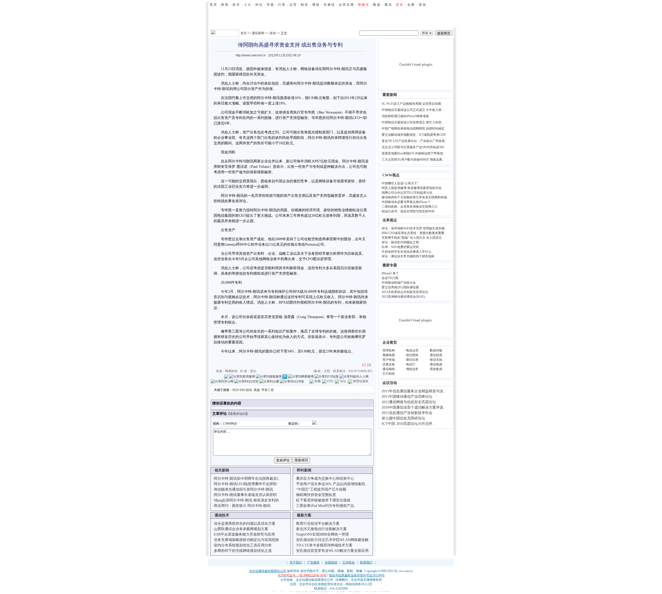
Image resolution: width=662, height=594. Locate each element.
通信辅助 (388, 369)
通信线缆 (436, 355)
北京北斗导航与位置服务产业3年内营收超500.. (413, 147)
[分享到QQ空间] (246, 381)
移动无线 (436, 360)
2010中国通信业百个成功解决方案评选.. (413, 407)
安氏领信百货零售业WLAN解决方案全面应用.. (333, 551)
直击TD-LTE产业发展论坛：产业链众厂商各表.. (414, 141)
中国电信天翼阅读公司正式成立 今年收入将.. (412, 110)
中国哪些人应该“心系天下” (400, 183)
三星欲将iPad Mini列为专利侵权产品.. (326, 506)
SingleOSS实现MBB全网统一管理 (322, 534)
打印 (330, 381)
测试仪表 (412, 360)
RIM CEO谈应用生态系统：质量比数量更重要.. (414, 233)
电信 (220, 215)
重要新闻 (389, 95)
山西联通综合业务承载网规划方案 (241, 529)
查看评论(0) (238, 414)
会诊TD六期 (390, 278)
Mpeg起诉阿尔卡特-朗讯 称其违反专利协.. (247, 500)
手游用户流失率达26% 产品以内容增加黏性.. (331, 484)
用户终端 (388, 360)
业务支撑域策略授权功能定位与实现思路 (246, 540)
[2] (369, 365)
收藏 (317, 381)
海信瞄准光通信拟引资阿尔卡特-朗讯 (243, 489)
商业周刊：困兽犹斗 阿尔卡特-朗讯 (242, 506)
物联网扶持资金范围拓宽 (316, 495)
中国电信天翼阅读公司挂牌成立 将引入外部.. (412, 122)
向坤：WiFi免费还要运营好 (400, 247)
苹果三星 (267, 390)
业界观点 (389, 220)
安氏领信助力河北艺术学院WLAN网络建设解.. (333, 540)
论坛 (343, 381)
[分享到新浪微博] (242, 376)
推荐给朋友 (360, 381)
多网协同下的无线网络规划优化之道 (243, 551)
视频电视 (388, 355)
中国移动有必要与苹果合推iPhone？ (406, 202)
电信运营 (412, 350)
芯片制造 (388, 373)
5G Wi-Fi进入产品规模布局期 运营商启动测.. (412, 104)
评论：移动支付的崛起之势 (400, 242)
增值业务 (412, 369)
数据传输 (436, 350)
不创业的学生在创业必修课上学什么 (406, 251)
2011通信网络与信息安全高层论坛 (409, 402)
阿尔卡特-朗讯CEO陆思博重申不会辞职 (245, 484)
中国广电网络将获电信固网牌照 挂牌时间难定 (413, 128)
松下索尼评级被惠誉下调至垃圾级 (323, 500)
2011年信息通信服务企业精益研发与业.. (413, 391)
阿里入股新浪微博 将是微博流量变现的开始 (411, 188)
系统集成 (436, 369)
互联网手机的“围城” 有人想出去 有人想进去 (412, 237)
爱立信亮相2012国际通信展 (400, 287)
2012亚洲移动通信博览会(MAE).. (404, 296)
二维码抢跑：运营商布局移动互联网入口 (410, 206)
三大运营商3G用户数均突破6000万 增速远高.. (413, 159)
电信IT (410, 364)
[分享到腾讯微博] (284, 376)
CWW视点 (391, 175)
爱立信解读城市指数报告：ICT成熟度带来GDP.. (414, 135)
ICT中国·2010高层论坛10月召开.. (408, 424)
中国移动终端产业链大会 (399, 282)
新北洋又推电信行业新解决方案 (321, 529)
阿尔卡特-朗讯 (242, 390)
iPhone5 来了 (390, 273)
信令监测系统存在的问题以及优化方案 (244, 523)
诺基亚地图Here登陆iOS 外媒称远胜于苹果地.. (413, 153)
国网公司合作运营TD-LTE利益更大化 (407, 192)
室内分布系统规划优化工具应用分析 (243, 545)
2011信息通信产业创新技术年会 (407, 413)
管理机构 (388, 350)
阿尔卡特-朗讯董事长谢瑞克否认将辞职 (245, 495)
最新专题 (389, 265)
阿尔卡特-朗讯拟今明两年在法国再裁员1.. (247, 478)
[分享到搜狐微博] (269, 376)
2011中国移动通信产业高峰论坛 (407, 396)
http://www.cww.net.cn (251, 55)
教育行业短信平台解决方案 (318, 523)
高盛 (257, 390)
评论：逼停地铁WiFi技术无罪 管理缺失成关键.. (414, 228)
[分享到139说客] (326, 376)
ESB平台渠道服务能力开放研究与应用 (244, 534)
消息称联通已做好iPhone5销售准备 (405, 116)
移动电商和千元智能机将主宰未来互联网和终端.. (415, 197)
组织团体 (412, 355)
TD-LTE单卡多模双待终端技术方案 (324, 545)
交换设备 (388, 364)
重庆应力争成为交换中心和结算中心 (325, 478)
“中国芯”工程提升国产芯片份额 (321, 489)
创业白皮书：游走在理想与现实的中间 (408, 211)
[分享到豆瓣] (269, 381)
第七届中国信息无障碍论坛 (403, 418)
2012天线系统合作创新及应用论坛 (405, 292)
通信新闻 (258, 33)
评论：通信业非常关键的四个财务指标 (408, 256)
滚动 (272, 33)
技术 (246, 297)
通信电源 (436, 364)
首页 (243, 33)
